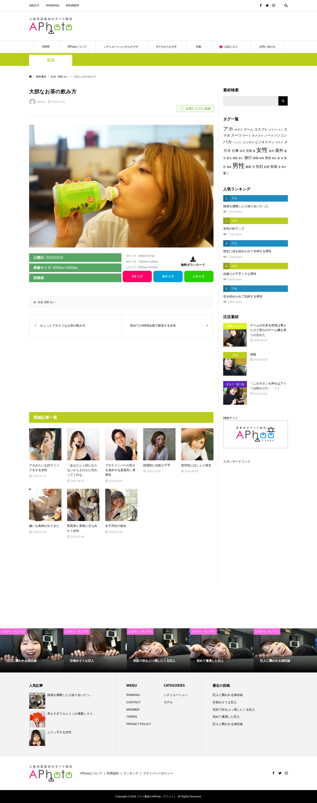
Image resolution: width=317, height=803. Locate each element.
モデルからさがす (166, 46)
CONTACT (133, 702)
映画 (261, 158)
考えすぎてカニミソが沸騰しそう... (71, 713)
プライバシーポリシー (158, 773)
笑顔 (259, 166)
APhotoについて (77, 46)
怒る (229, 158)
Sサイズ (137, 276)
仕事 (235, 151)
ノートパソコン (275, 135)
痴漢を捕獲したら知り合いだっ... (69, 695)
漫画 (229, 167)
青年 (283, 167)
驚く (226, 173)
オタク (238, 129)
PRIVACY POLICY (138, 724)
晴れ (274, 158)
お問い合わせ (267, 46)
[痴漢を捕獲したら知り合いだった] (37, 700)
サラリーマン (276, 129)
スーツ (236, 135)
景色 (268, 158)
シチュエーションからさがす (121, 46)
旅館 (256, 158)
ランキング (130, 773)
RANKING (53, 5)
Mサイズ (168, 276)
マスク (279, 142)
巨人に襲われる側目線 (228, 695)
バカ (227, 141)
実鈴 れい (49, 302)
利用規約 (113, 773)
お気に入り (231, 46)
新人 (241, 158)
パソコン (237, 142)
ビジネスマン (265, 142)
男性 (238, 165)
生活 (51, 60)
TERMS (131, 716)
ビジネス (248, 142)
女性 (262, 150)
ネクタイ (257, 135)
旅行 (248, 158)
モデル (168, 702)
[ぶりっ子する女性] (37, 737)
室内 (271, 151)
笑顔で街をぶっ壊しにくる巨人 (234, 709)
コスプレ (261, 129)
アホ (228, 129)
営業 (249, 151)
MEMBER (72, 5)
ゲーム (248, 129)
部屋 (273, 166)
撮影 (235, 158)
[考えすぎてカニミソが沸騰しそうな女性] (37, 719)
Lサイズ (198, 276)
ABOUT (34, 5)
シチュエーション (176, 695)
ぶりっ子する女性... (60, 732)
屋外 (279, 150)
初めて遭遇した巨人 (226, 716)
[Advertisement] (237, 25)
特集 (198, 46)
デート (247, 135)
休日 (242, 151)
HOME (46, 46)
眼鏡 (248, 166)
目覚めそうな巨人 (225, 702)
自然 (267, 166)
